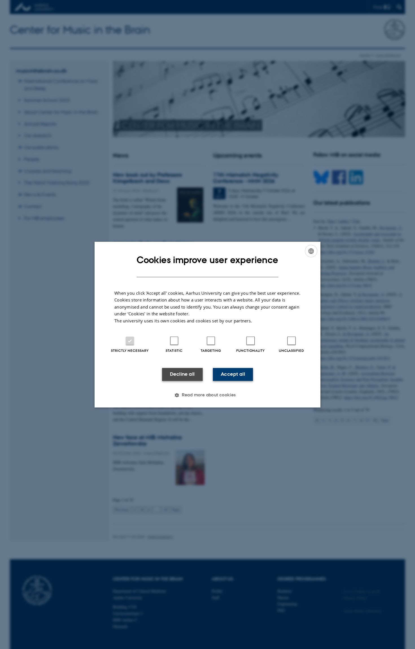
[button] (207, 395)
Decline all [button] (182, 374)
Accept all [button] (233, 374)
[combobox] (311, 251)
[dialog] (207, 324)
